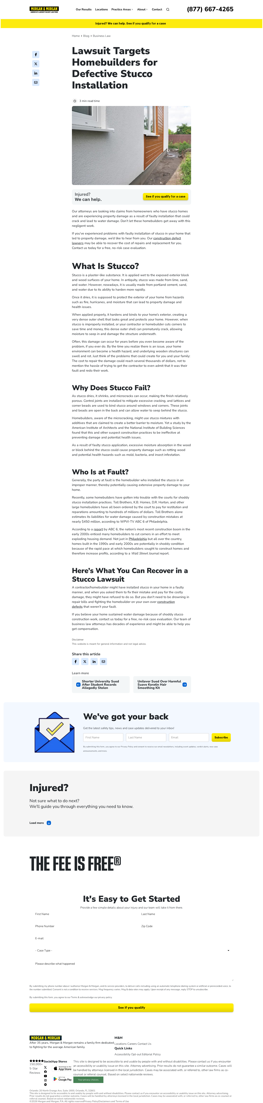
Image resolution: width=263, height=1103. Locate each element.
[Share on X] (35, 63)
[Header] (44, 9)
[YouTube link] (45, 1076)
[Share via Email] (35, 82)
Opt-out (136, 1054)
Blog (86, 36)
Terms (74, 997)
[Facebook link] (45, 1072)
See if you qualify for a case (165, 196)
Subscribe (221, 737)
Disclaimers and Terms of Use (113, 1101)
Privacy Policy (127, 746)
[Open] (168, 9)
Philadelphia (138, 539)
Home (76, 36)
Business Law (102, 36)
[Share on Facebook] (35, 54)
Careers (132, 1044)
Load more (37, 823)
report (98, 529)
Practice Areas (121, 9)
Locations (101, 9)
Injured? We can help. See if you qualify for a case (130, 23)
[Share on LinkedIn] (35, 73)
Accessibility (122, 1054)
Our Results (84, 9)
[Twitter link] (45, 1067)
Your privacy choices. (88, 1079)
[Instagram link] (45, 1080)
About (141, 9)
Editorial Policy (151, 1054)
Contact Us (144, 1044)
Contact (157, 9)
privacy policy (105, 997)
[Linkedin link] (45, 1084)
